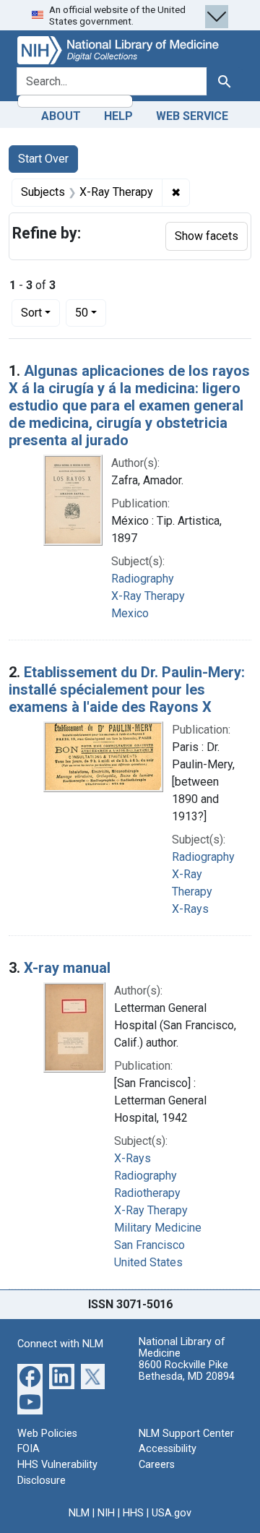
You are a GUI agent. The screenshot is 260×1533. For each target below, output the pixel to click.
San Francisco (149, 1245)
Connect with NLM (60, 1344)
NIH (106, 1513)
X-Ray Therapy (148, 596)
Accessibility (167, 1449)
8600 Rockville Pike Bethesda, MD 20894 (187, 1371)
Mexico (130, 613)
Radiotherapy (147, 1193)
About (61, 116)
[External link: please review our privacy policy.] (30, 1376)
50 (90, 312)
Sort (31, 312)
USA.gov (171, 1513)
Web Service (192, 116)
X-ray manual (67, 967)
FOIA (28, 1449)
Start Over (43, 159)
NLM (79, 1513)
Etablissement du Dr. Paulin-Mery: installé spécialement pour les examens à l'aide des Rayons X (127, 690)
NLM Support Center (186, 1433)
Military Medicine (158, 1227)
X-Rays (190, 909)
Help (118, 116)
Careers (157, 1465)
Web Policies (47, 1433)
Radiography (142, 578)
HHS (133, 1513)
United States (148, 1262)
